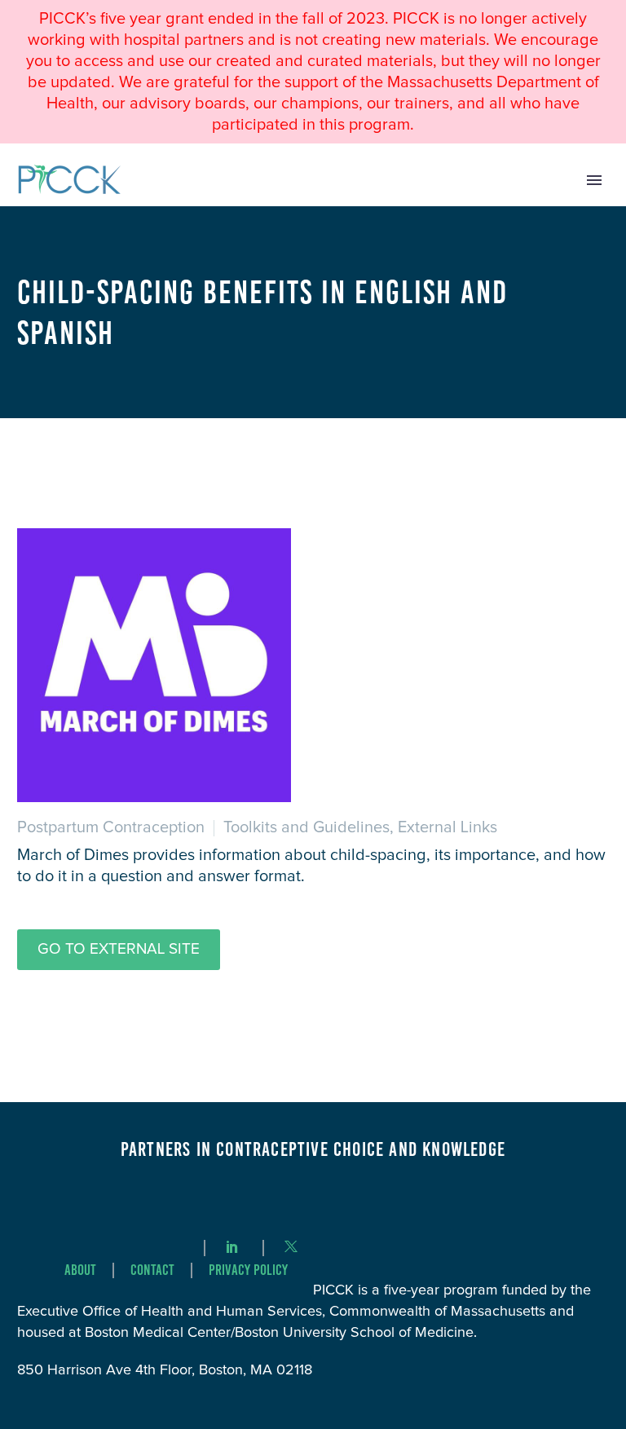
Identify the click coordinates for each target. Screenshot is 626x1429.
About (80, 1270)
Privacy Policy (248, 1270)
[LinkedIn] (232, 1246)
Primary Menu (594, 180)
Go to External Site (118, 949)
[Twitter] (291, 1246)
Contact (152, 1270)
